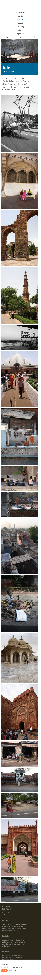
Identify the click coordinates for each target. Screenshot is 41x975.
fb (7, 36)
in (20, 36)
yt (34, 36)
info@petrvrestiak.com (8, 930)
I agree (4, 970)
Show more (12, 970)
